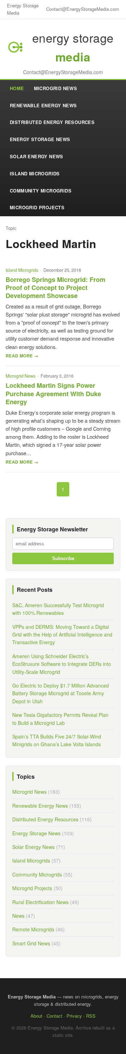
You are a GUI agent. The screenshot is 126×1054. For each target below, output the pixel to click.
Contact (54, 1015)
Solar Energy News (36, 156)
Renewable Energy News (43, 105)
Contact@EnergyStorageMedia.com (82, 9)
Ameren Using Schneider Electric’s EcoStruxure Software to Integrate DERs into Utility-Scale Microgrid (61, 664)
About (36, 1015)
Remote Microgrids (33, 929)
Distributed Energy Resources (52, 122)
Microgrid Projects (37, 207)
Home (17, 88)
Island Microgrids (35, 173)
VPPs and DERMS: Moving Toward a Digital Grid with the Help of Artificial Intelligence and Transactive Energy (62, 634)
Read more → (22, 355)
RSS (91, 1015)
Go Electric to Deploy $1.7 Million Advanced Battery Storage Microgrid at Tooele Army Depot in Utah (60, 693)
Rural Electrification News (40, 902)
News (18, 915)
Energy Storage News (40, 139)
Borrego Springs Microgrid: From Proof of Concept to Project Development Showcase (55, 287)
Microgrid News (55, 88)
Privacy (74, 1015)
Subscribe (63, 558)
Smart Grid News (31, 943)
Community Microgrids (40, 190)
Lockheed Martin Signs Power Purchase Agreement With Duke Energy (53, 393)
